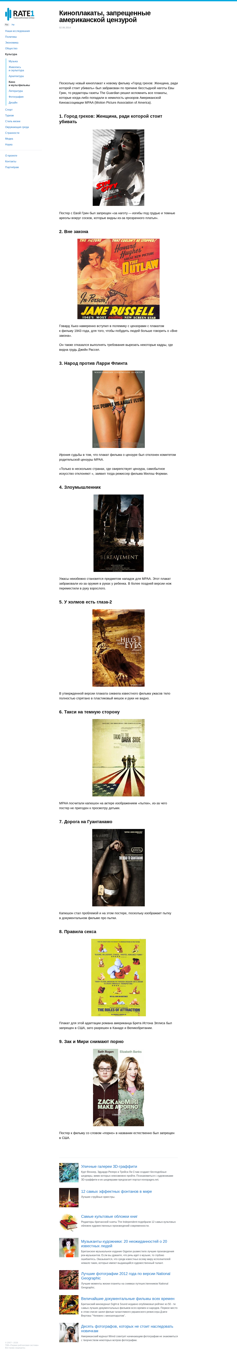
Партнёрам (12, 167)
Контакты (10, 161)
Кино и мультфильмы (19, 84)
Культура (11, 54)
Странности (12, 133)
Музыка (13, 61)
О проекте (11, 155)
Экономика (11, 42)
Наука (8, 144)
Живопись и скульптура (16, 69)
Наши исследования (17, 31)
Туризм (9, 115)
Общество (11, 48)
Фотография (16, 96)
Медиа (9, 138)
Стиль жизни (12, 121)
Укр (13, 25)
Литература (16, 91)
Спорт (9, 109)
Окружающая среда (17, 127)
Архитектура (16, 76)
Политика (11, 36)
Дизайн (13, 102)
